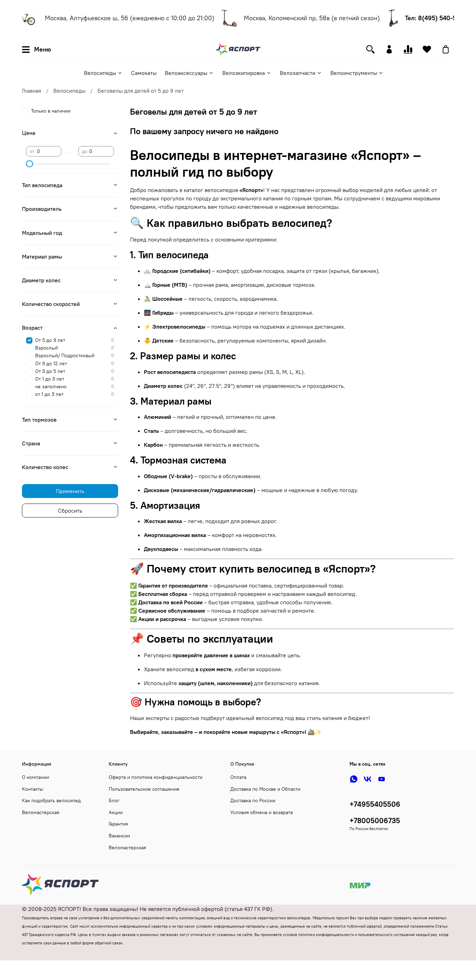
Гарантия (118, 824)
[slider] (29, 164)
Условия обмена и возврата (261, 812)
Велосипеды (100, 72)
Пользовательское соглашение (144, 789)
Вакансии (119, 836)
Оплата (238, 777)
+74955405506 (375, 804)
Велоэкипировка (243, 72)
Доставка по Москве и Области (265, 789)
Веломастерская (40, 812)
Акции (116, 812)
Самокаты (143, 72)
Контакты (32, 789)
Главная (31, 90)
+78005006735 (375, 820)
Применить (70, 491)
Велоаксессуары (186, 72)
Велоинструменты (353, 72)
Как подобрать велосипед (51, 800)
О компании (35, 777)
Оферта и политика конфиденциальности (155, 777)
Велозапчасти (297, 72)
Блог (114, 800)
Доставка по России (252, 800)
